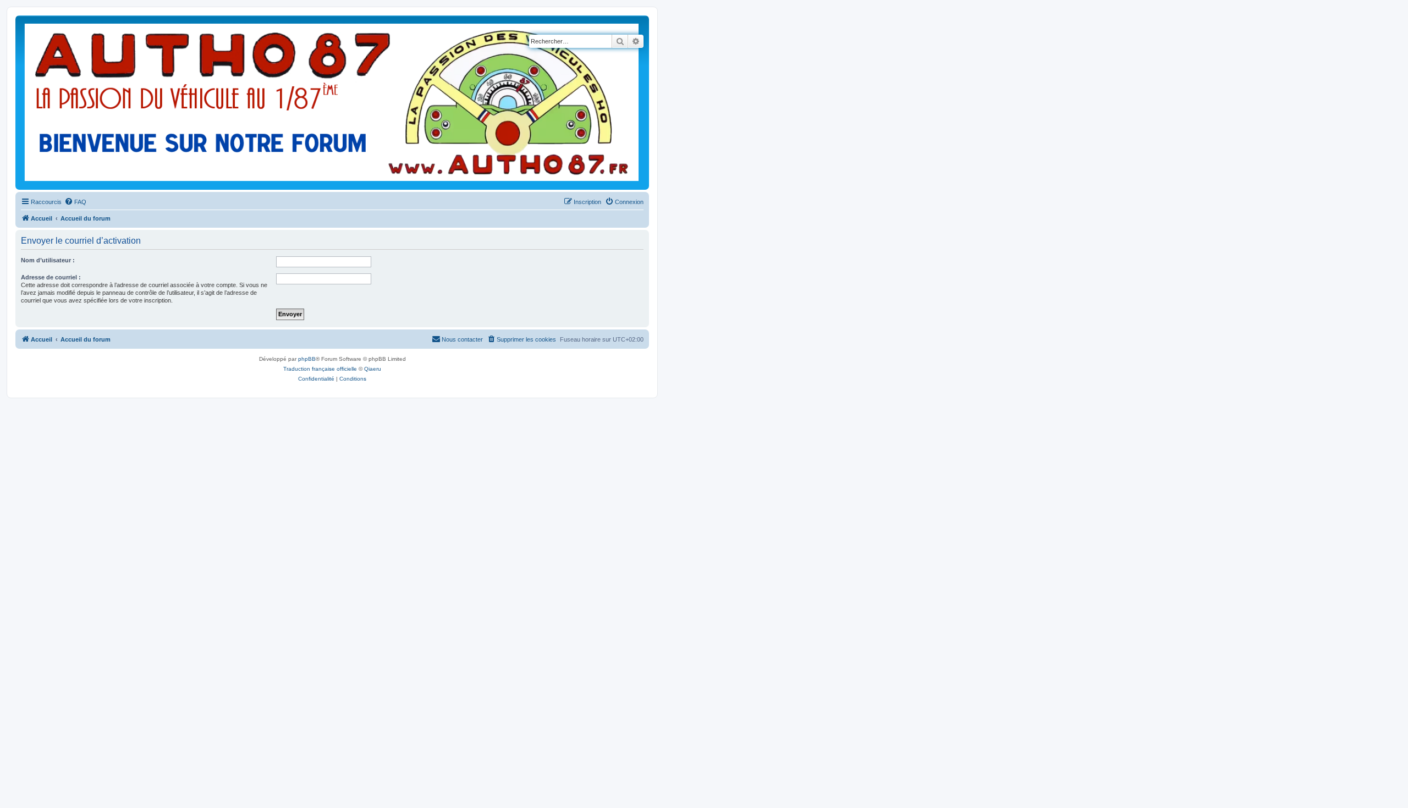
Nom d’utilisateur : (48, 260)
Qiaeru (372, 369)
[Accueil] (332, 102)
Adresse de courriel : (51, 277)
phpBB (307, 359)
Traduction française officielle (320, 369)
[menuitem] (75, 201)
